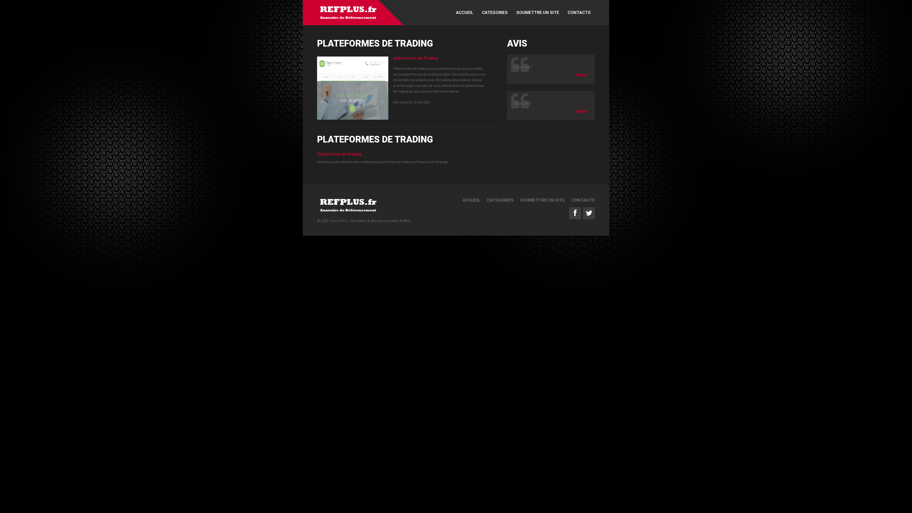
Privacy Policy (338, 221)
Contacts (579, 12)
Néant (582, 74)
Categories (495, 12)
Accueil (464, 12)
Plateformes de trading (339, 154)
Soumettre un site (537, 12)
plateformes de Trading (415, 58)
